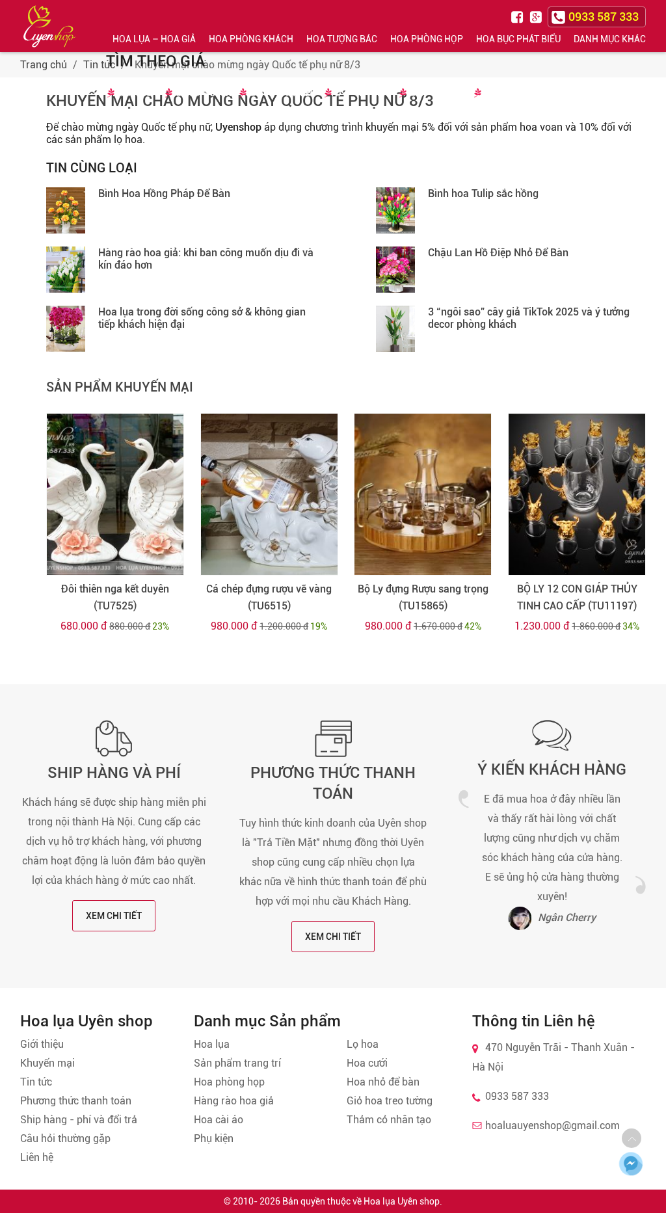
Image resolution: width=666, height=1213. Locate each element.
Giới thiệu (42, 1044)
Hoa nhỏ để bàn (383, 1082)
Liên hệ (36, 1157)
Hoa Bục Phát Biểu (518, 39)
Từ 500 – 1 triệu (281, 93)
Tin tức (99, 65)
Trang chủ (43, 65)
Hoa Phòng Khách (251, 39)
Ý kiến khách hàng (551, 769)
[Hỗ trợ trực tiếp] (631, 1163)
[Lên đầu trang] (632, 1138)
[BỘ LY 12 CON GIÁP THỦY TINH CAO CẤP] (577, 494)
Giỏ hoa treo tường (390, 1101)
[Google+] (537, 16)
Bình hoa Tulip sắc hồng (483, 193)
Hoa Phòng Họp (426, 39)
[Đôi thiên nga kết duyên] (115, 494)
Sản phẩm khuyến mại (119, 387)
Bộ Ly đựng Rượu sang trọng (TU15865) (423, 597)
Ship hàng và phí (114, 773)
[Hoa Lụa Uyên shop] (49, 26)
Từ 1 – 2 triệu (361, 93)
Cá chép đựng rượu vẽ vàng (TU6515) (269, 597)
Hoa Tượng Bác (341, 39)
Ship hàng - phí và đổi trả (78, 1119)
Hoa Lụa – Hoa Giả (154, 39)
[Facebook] (519, 16)
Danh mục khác (610, 39)
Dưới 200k (135, 93)
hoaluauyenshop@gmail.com (552, 1125)
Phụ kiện (213, 1138)
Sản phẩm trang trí (237, 1063)
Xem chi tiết (114, 916)
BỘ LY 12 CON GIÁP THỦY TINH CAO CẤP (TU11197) (577, 597)
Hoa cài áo (218, 1119)
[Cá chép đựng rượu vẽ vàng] (269, 494)
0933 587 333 (517, 1096)
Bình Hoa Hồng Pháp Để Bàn (164, 193)
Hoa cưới (367, 1063)
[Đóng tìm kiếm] (652, 25)
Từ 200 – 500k (201, 93)
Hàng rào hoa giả (234, 1101)
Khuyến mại (47, 1063)
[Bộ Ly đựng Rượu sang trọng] (423, 494)
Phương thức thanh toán (75, 1101)
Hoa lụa (212, 1044)
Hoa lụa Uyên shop (402, 1201)
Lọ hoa (363, 1044)
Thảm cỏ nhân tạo (389, 1119)
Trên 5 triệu (508, 93)
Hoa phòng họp (229, 1082)
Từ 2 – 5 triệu (435, 93)
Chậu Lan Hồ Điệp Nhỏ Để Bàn (498, 253)
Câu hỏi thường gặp (65, 1138)
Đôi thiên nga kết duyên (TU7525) (115, 597)
